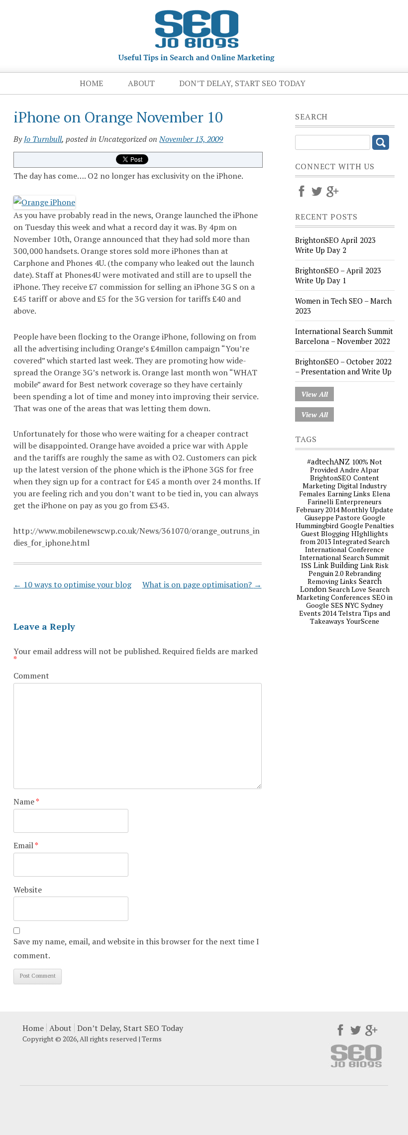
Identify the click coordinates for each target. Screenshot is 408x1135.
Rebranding (363, 573)
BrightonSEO (330, 477)
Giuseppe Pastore (332, 517)
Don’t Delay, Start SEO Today (242, 83)
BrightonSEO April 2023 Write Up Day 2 (335, 245)
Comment (31, 675)
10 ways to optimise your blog (72, 584)
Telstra (349, 613)
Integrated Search (361, 541)
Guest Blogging (325, 533)
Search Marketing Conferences (343, 593)
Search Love (347, 589)
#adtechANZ (328, 461)
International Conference (344, 549)
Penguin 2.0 (325, 573)
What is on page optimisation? (202, 584)
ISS (306, 565)
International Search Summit (345, 557)
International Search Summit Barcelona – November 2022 (344, 336)
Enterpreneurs (358, 501)
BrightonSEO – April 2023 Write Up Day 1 (338, 275)
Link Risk (374, 565)
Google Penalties (367, 525)
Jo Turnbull (43, 138)
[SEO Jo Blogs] (196, 58)
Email (25, 845)
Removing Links (332, 581)
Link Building (335, 565)
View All (314, 394)
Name (26, 801)
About (141, 83)
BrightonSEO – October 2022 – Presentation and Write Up (343, 366)
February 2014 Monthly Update (344, 509)
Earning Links (348, 493)
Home (91, 83)
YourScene (362, 621)
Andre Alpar (359, 469)
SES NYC (345, 605)
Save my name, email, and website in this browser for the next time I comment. (136, 948)
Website (27, 889)
